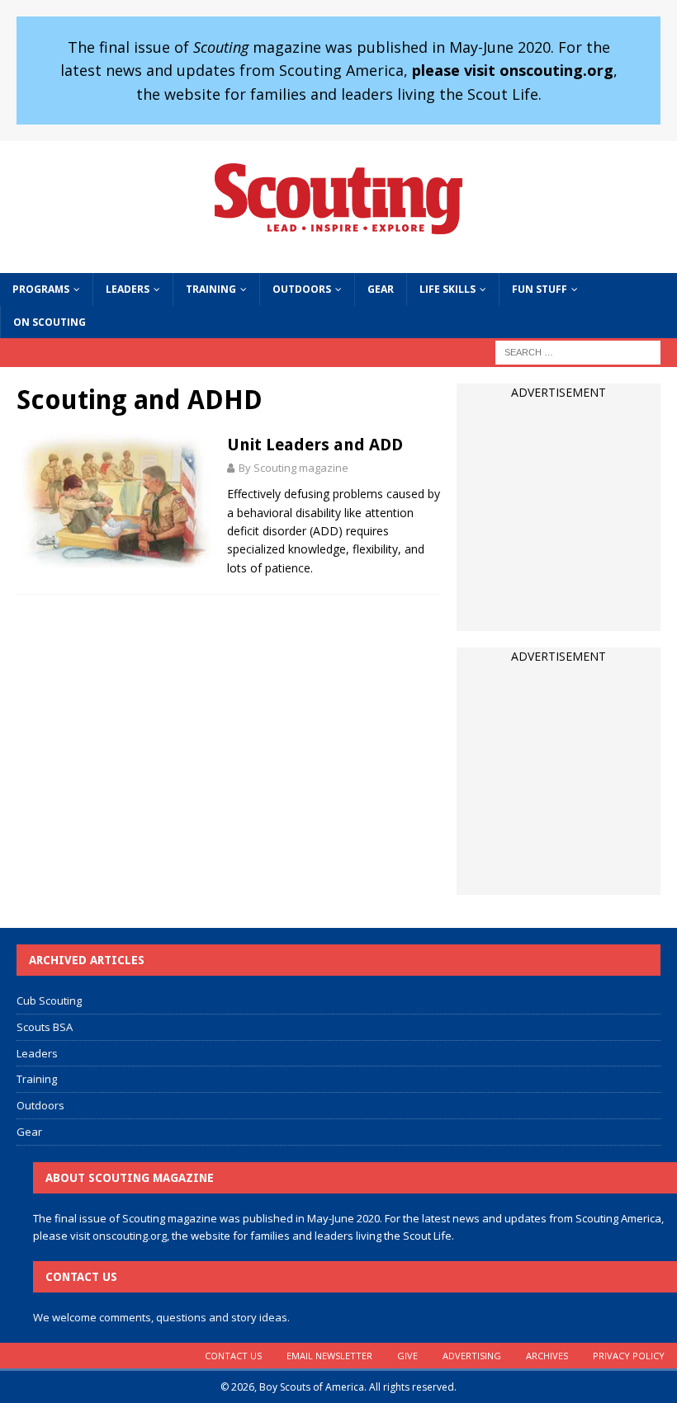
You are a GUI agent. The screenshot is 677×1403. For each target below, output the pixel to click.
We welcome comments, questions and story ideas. (161, 1317)
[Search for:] (577, 351)
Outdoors (301, 289)
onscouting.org (129, 1235)
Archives (547, 1355)
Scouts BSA (45, 1026)
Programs (40, 289)
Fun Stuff (539, 289)
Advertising (472, 1355)
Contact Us (233, 1355)
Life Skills (447, 289)
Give (407, 1355)
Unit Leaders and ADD (315, 444)
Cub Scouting (49, 1000)
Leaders (127, 289)
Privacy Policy (629, 1355)
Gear (380, 289)
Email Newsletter (329, 1355)
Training (211, 289)
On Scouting (49, 322)
